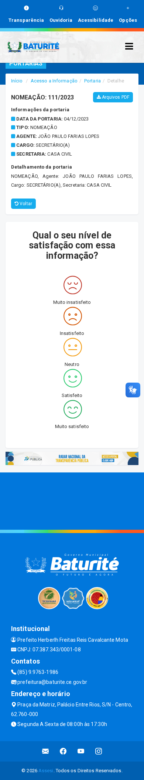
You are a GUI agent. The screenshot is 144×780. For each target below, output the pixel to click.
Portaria (92, 81)
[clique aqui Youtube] (81, 751)
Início (17, 81)
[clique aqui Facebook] (63, 751)
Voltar (25, 203)
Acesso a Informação (54, 81)
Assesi (46, 770)
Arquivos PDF (115, 97)
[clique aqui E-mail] (45, 751)
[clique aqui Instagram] (98, 751)
